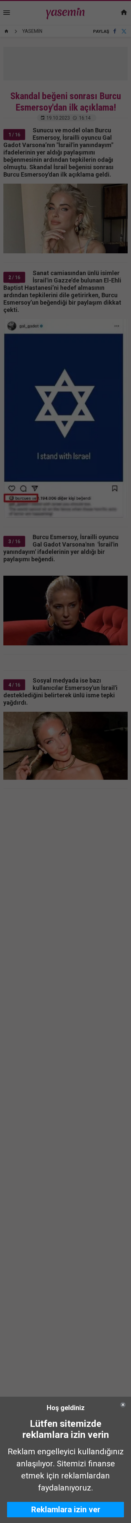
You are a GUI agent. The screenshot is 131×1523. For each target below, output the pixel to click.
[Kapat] (123, 1404)
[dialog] (65, 1460)
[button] (65, 1509)
